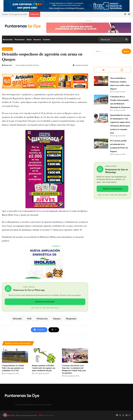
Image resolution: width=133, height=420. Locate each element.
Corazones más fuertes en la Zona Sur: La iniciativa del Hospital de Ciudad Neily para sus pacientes (74, 369)
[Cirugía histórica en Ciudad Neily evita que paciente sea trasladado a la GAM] (15, 355)
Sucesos (37, 39)
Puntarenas (20, 39)
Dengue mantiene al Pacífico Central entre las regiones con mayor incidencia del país (43, 368)
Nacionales (8, 39)
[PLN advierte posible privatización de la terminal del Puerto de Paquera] (101, 144)
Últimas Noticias (46, 404)
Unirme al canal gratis (45, 302)
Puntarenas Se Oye (47, 415)
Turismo (46, 39)
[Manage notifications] (5, 415)
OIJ (29, 318)
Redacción (8, 65)
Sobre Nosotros (35, 404)
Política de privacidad (21, 404)
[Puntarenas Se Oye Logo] (22, 25)
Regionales (7, 49)
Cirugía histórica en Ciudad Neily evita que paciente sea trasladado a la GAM (13, 368)
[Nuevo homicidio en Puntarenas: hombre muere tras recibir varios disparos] (101, 81)
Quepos (57, 318)
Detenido (18, 318)
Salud (29, 39)
